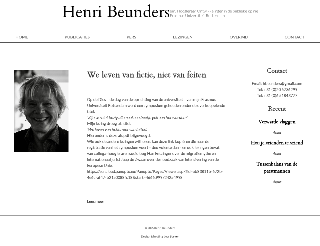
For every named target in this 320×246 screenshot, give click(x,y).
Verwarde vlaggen (277, 122)
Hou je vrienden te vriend (277, 143)
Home (22, 36)
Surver (174, 236)
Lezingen (182, 36)
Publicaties (77, 36)
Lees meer (95, 201)
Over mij (239, 36)
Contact (294, 36)
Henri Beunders (116, 12)
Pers (131, 36)
